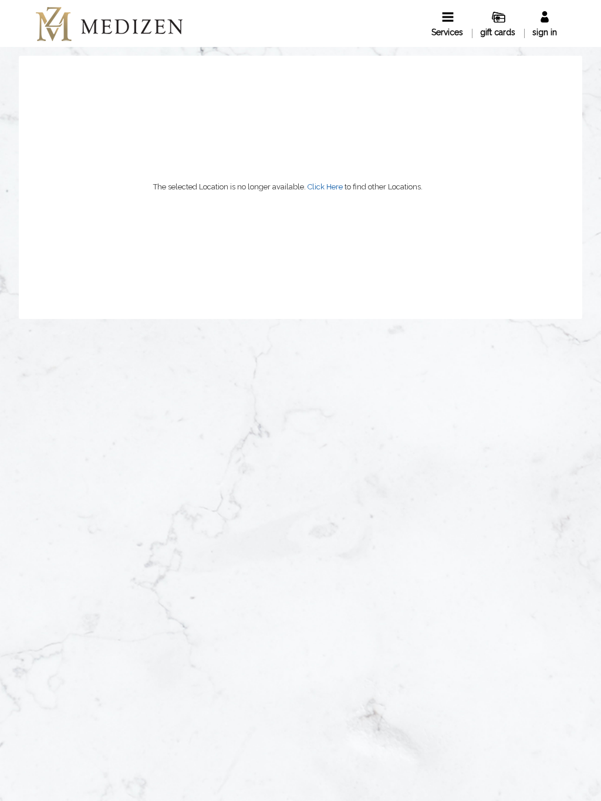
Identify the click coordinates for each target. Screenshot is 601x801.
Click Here (325, 186)
